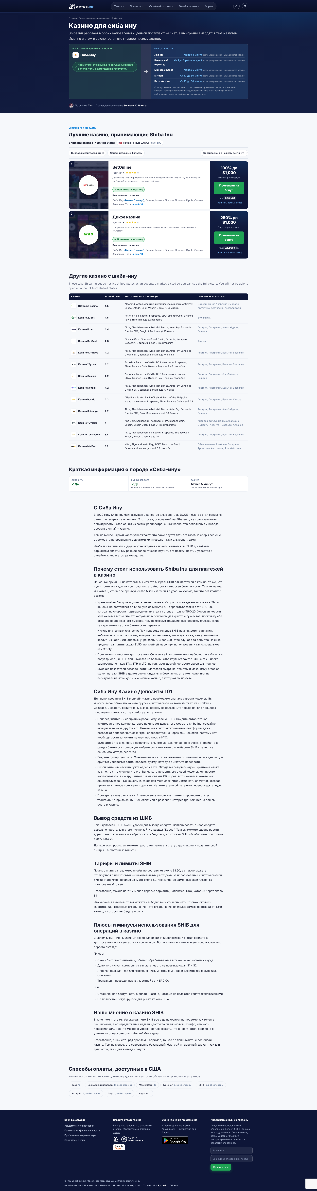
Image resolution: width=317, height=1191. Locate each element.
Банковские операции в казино (94, 18)
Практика (135, 6)
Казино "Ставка (87, 422)
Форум (209, 6)
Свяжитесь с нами (74, 1140)
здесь (116, 1132)
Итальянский (90, 1185)
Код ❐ (229, 198)
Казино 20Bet (86, 317)
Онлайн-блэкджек (160, 6)
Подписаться (221, 1167)
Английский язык (72, 1185)
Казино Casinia (87, 376)
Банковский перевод (110, 1085)
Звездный (118, 204)
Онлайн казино (188, 6)
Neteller (177, 1085)
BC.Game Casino (88, 306)
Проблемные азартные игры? (81, 1135)
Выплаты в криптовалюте (87, 153)
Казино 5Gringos (88, 352)
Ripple (189, 200)
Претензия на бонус (229, 188)
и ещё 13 (137, 254)
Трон (128, 204)
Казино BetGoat (87, 341)
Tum (90, 105)
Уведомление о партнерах (79, 1125)
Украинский (149, 1185)
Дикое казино (126, 217)
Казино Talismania (89, 434)
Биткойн (86, 1093)
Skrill (211, 1085)
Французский (133, 1185)
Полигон (180, 200)
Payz (120, 1093)
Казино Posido (86, 399)
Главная (73, 18)
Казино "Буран (87, 364)
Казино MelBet (87, 446)
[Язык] (245, 6)
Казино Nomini (87, 387)
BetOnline (121, 167)
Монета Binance (164, 200)
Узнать (118, 6)
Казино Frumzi (86, 329)
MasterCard (147, 1085)
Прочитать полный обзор (229, 202)
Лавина (149, 200)
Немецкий (105, 1185)
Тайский (174, 1185)
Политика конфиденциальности (82, 1130)
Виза (75, 1085)
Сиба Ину (118, 200)
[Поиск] (236, 6)
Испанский (118, 1185)
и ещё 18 (137, 204)
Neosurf (144, 1093)
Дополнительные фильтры (126, 153)
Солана (198, 200)
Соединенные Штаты (140, 142)
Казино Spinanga (88, 411)
